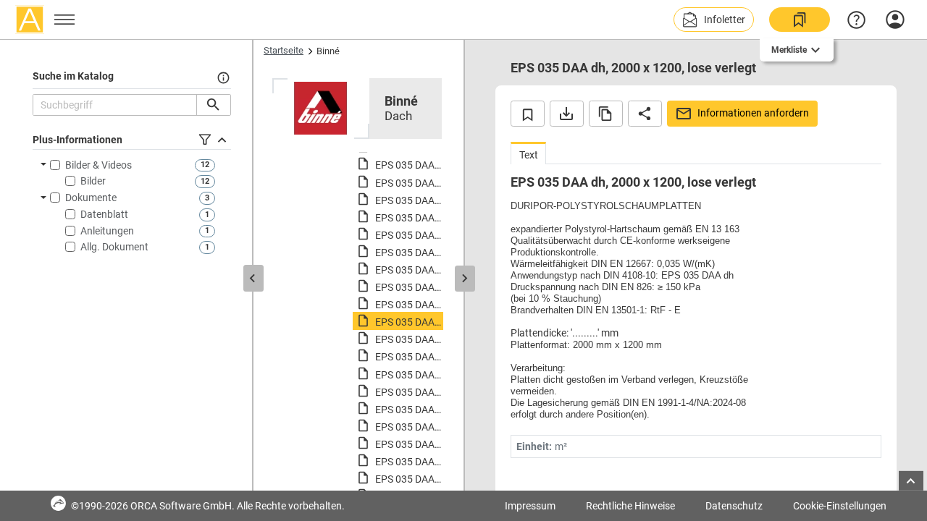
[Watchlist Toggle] (528, 114)
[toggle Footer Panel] (911, 481)
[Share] (645, 114)
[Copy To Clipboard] (606, 114)
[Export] (567, 114)
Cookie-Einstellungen (839, 506)
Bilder (93, 181)
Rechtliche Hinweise (630, 506)
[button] (714, 19)
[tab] (528, 153)
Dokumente (91, 197)
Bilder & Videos (98, 165)
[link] (799, 19)
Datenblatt (104, 214)
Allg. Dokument (114, 247)
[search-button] (213, 105)
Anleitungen (107, 231)
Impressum (530, 506)
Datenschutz (734, 506)
